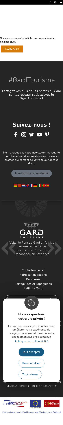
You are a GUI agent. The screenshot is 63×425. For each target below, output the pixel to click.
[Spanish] (47, 185)
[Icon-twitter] (31, 134)
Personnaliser (31, 363)
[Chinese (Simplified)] (20, 185)
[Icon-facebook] (16, 134)
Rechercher (12, 48)
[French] (31, 185)
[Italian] (39, 185)
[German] (35, 185)
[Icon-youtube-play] (39, 134)
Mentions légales (17, 386)
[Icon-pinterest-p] (47, 134)
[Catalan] (16, 185)
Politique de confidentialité (31, 341)
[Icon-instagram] (23, 134)
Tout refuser (30, 374)
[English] (28, 185)
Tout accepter (31, 352)
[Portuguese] (43, 185)
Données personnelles (43, 386)
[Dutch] (24, 185)
